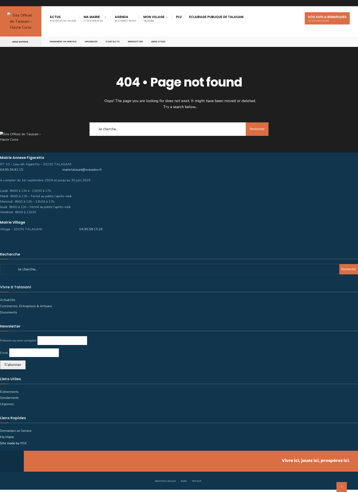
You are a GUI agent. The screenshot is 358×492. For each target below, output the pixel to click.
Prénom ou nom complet (18, 340)
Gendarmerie (9, 398)
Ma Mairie (93, 18)
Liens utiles (158, 41)
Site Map (196, 481)
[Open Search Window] (348, 41)
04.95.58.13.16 (91, 229)
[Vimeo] (340, 41)
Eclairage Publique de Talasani (216, 17)
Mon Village (153, 18)
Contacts (113, 41)
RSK (23, 443)
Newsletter (135, 41)
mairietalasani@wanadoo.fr (82, 169)
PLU (179, 17)
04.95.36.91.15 (11, 169)
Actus (63, 18)
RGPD (184, 481)
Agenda (125, 18)
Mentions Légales (165, 481)
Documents (8, 312)
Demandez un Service (15, 431)
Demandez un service (63, 41)
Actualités (7, 300)
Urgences (91, 41)
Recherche (257, 129)
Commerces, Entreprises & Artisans (26, 306)
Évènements (9, 392)
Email (4, 353)
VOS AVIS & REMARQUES (327, 18)
